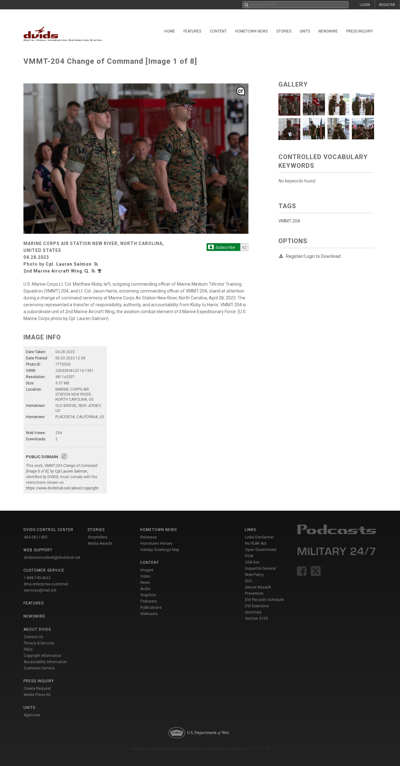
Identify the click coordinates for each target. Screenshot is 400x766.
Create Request (37, 688)
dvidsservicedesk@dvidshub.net (52, 557)
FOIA (249, 556)
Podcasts (148, 601)
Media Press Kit (37, 695)
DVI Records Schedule (264, 600)
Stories (283, 31)
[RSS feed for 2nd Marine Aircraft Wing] (93, 270)
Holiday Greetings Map (159, 550)
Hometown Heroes (156, 543)
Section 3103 (256, 618)
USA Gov (252, 562)
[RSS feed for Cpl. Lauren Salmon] (96, 264)
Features (192, 31)
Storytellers (98, 537)
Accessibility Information (45, 662)
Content (218, 31)
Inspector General (260, 568)
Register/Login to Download (313, 256)
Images (146, 570)
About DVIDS (37, 629)
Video (145, 576)
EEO (248, 581)
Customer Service (39, 668)
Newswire (328, 31)
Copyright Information (42, 655)
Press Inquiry (359, 31)
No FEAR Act (256, 543)
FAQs (28, 649)
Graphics (148, 595)
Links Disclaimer (259, 537)
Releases (148, 537)
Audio (145, 589)
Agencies (32, 715)
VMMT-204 (289, 220)
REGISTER (387, 5)
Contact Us (33, 637)
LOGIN (365, 5)
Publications (151, 607)
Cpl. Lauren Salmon (69, 264)
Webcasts (149, 614)
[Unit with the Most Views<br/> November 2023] (100, 270)
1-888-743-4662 (37, 578)
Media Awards (100, 543)
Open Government (261, 550)
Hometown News (251, 31)
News (145, 582)
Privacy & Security (39, 643)
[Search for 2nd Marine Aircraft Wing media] (86, 270)
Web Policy (254, 575)
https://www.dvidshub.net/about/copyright (62, 488)
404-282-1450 (36, 537)
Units (305, 31)
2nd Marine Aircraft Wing (52, 270)
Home (169, 31)
